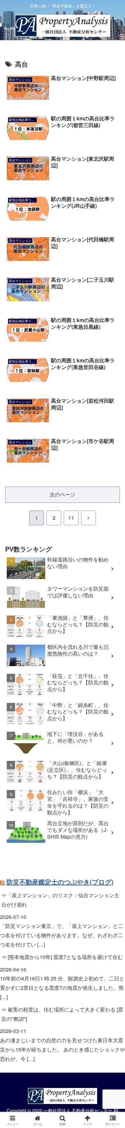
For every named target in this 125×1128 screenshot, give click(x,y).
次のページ (62, 494)
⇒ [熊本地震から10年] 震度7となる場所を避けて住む (62, 957)
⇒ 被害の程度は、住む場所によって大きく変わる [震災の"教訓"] (62, 1014)
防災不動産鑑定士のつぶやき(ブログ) (59, 881)
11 (71, 517)
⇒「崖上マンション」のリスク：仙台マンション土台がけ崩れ (60, 899)
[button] (112, 919)
